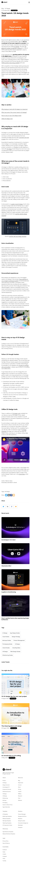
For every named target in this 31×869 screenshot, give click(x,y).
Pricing (19, 789)
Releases (20, 800)
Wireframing (5, 798)
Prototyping (5, 802)
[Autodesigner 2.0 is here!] (15, 527)
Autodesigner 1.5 (6, 787)
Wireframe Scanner (7, 791)
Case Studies (5, 636)
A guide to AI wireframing (9, 592)
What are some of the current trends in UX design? (14, 112)
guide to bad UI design (17, 204)
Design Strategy (16, 636)
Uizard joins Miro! (6, 566)
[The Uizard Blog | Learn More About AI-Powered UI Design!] (4, 2)
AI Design (4, 633)
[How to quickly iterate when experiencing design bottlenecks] (15, 605)
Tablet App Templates (7, 823)
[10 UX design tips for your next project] (15, 684)
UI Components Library (7, 825)
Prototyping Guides (7, 644)
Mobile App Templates (7, 816)
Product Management (19, 640)
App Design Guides (15, 633)
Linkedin (4, 854)
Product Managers (22, 814)
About (19, 787)
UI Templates (5, 814)
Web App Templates (7, 820)
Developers (20, 825)
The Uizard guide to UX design (12, 726)
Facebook (5, 849)
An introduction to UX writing (11, 755)
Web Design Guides (15, 651)
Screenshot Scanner (7, 789)
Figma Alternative (6, 807)
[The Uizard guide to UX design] (15, 713)
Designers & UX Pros (22, 816)
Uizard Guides (6, 647)
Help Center (20, 782)
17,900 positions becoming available (10, 62)
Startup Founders (21, 820)
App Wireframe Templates (8, 831)
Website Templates (7, 818)
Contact (20, 784)
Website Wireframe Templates (9, 833)
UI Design (17, 644)
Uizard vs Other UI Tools (7, 804)
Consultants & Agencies (23, 823)
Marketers (20, 818)
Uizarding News (16, 647)
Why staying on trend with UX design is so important (15, 109)
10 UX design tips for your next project (14, 696)
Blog (3, 8)
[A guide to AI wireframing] (15, 579)
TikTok (4, 858)
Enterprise (20, 827)
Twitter (4, 851)
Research (20, 795)
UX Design (7, 8)
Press (19, 798)
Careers (19, 791)
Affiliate (19, 793)
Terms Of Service (6, 843)
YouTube (4, 860)
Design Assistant (6, 784)
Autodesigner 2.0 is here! (8, 540)
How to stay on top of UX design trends (11, 115)
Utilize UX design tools (7, 118)
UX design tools (16, 413)
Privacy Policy (5, 841)
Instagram (5, 856)
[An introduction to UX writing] (15, 743)
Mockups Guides (6, 640)
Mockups (4, 800)
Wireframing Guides (7, 655)
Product (4, 780)
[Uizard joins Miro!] (15, 553)
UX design (16, 46)
